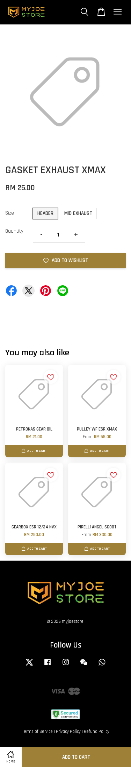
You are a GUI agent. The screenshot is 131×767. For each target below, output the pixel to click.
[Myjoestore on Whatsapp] (102, 665)
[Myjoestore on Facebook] (47, 665)
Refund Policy (96, 731)
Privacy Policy (68, 731)
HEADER (45, 213)
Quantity (14, 231)
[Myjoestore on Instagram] (66, 665)
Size (9, 213)
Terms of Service (37, 731)
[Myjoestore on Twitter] (29, 665)
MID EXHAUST (78, 213)
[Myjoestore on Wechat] (84, 665)
